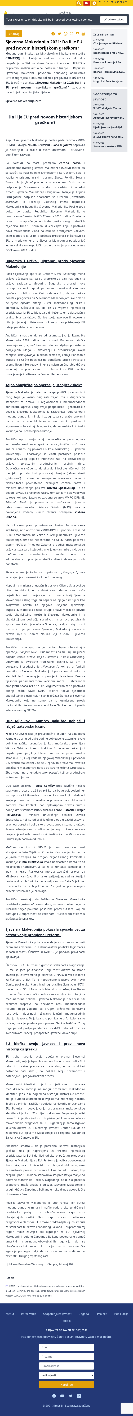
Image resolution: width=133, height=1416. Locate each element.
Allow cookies (116, 19)
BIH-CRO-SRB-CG (119, 2)
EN (100, 2)
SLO (106, 2)
